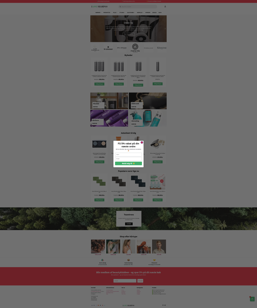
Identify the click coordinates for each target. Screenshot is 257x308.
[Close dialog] (142, 142)
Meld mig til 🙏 (128, 163)
